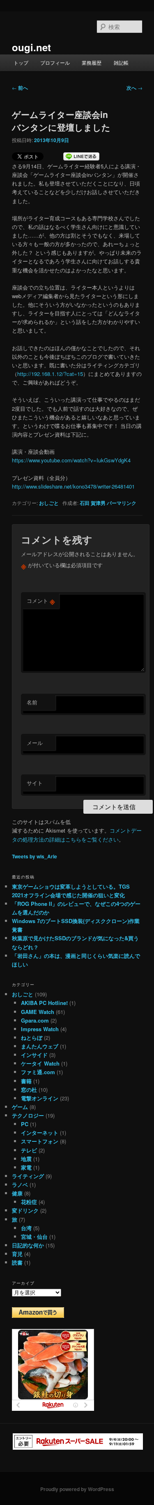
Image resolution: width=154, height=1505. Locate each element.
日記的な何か (28, 1245)
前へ (20, 87)
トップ (21, 62)
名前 (32, 702)
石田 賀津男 (93, 503)
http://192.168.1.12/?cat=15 (50, 374)
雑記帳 (121, 62)
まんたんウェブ (39, 1046)
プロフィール (55, 62)
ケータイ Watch (40, 1063)
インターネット (39, 1132)
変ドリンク (25, 1210)
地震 (26, 1159)
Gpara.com (35, 1020)
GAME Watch (37, 1012)
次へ (134, 87)
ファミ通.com (38, 1072)
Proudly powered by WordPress (77, 1489)
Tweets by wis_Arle (34, 856)
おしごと (49, 503)
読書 (17, 1262)
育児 (17, 1254)
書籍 (26, 1081)
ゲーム (20, 1107)
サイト (35, 783)
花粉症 (29, 1202)
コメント (41, 600)
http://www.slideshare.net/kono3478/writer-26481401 (73, 486)
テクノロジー (28, 1115)
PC (24, 1124)
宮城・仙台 (34, 1236)
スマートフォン (39, 1141)
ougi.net (31, 47)
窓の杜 (29, 1089)
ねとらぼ (31, 1037)
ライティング (28, 1176)
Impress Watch (40, 1029)
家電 (26, 1167)
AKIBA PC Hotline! (44, 1003)
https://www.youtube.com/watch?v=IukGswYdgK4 (71, 460)
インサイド (34, 1055)
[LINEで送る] (81, 157)
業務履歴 (91, 62)
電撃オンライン (39, 1098)
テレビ (29, 1150)
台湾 (26, 1228)
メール (35, 743)
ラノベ (20, 1184)
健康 (17, 1193)
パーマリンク (121, 503)
